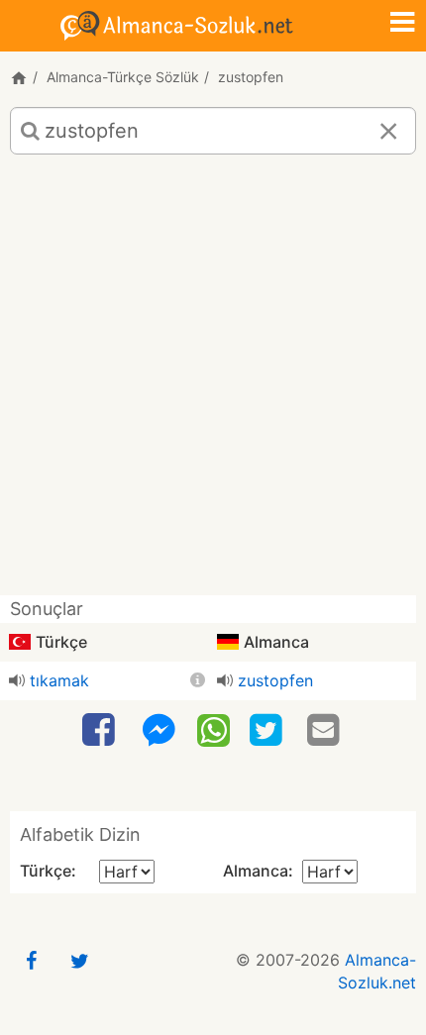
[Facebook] (101, 730)
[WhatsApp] (213, 729)
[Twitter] (268, 730)
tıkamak (59, 680)
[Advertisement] (213, 382)
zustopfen (275, 680)
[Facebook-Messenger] (158, 730)
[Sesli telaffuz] (17, 680)
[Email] (326, 730)
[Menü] (402, 24)
